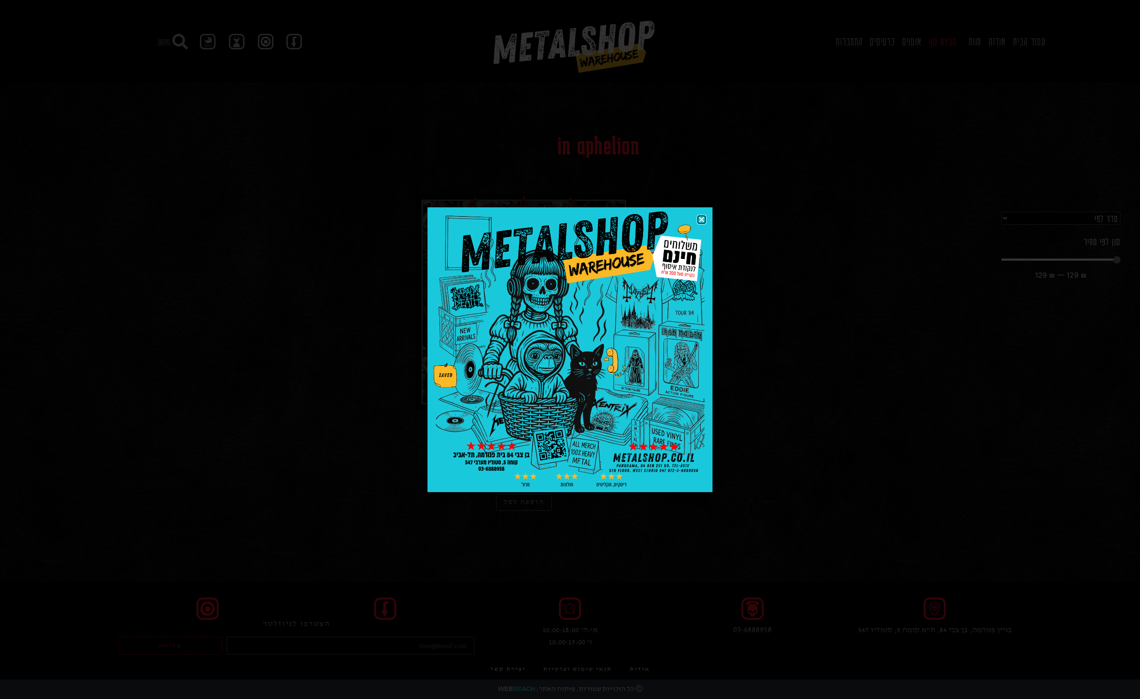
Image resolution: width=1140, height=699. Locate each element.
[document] (570, 349)
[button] (701, 219)
